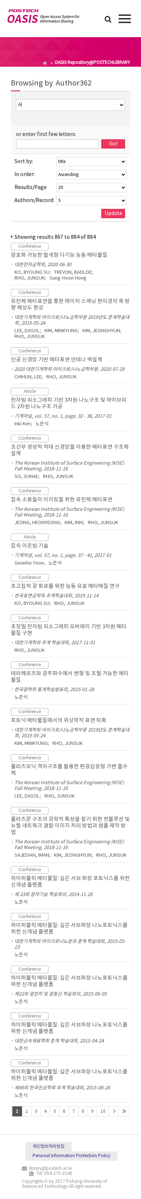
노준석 (41, 424)
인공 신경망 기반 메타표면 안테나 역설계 (56, 360)
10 (103, 1111)
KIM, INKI (74, 523)
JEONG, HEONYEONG (37, 523)
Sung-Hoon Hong (68, 278)
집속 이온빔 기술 (29, 546)
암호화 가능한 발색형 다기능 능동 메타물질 (59, 255)
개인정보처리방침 (48, 1146)
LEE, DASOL (27, 331)
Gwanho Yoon (29, 563)
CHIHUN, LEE (28, 377)
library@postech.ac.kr (50, 1168)
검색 (108, 20)
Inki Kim (22, 424)
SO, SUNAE (26, 476)
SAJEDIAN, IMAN (31, 855)
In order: (24, 174)
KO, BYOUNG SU (32, 272)
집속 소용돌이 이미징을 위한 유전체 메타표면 (61, 500)
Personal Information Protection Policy (71, 1156)
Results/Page (30, 187)
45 (123, 1111)
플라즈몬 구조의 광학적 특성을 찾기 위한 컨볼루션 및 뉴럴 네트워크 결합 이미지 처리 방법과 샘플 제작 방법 (70, 825)
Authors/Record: (34, 200)
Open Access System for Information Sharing (43, 17)
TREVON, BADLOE (73, 272)
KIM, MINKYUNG (61, 331)
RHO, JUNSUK (29, 278)
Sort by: (23, 161)
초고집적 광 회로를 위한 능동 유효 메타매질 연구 (65, 586)
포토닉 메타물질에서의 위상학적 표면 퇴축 (58, 720)
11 (113, 1111)
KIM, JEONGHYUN (101, 331)
